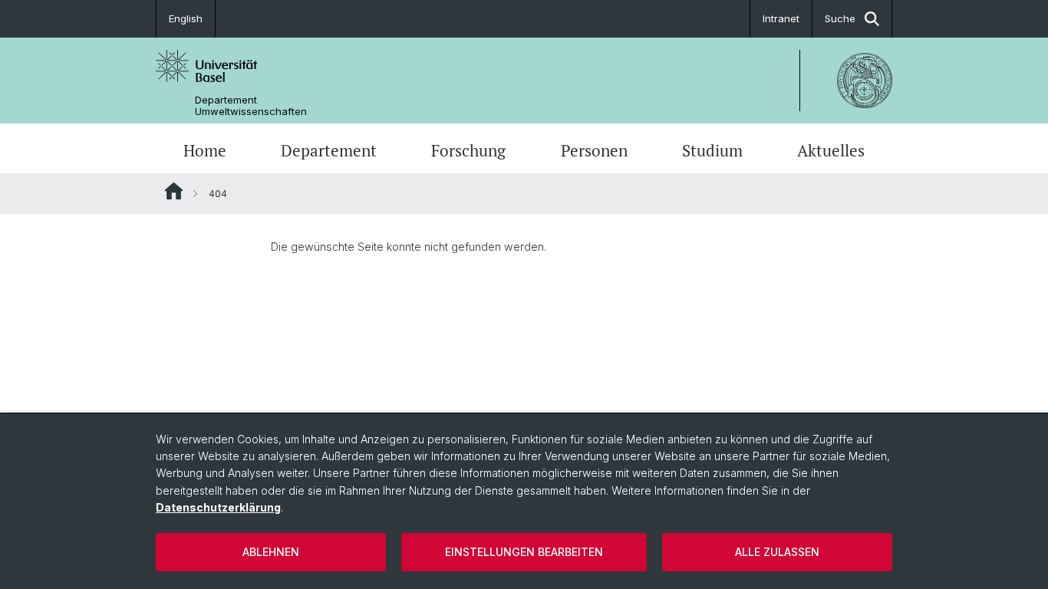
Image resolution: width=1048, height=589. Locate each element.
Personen (594, 150)
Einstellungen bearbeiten (524, 551)
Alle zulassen (777, 551)
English (186, 18)
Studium (712, 150)
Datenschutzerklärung (218, 507)
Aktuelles (831, 150)
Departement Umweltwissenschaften (251, 105)
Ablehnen (270, 551)
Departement (329, 150)
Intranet (781, 18)
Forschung (468, 150)
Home (204, 150)
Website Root (174, 191)
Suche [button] (840, 18)
